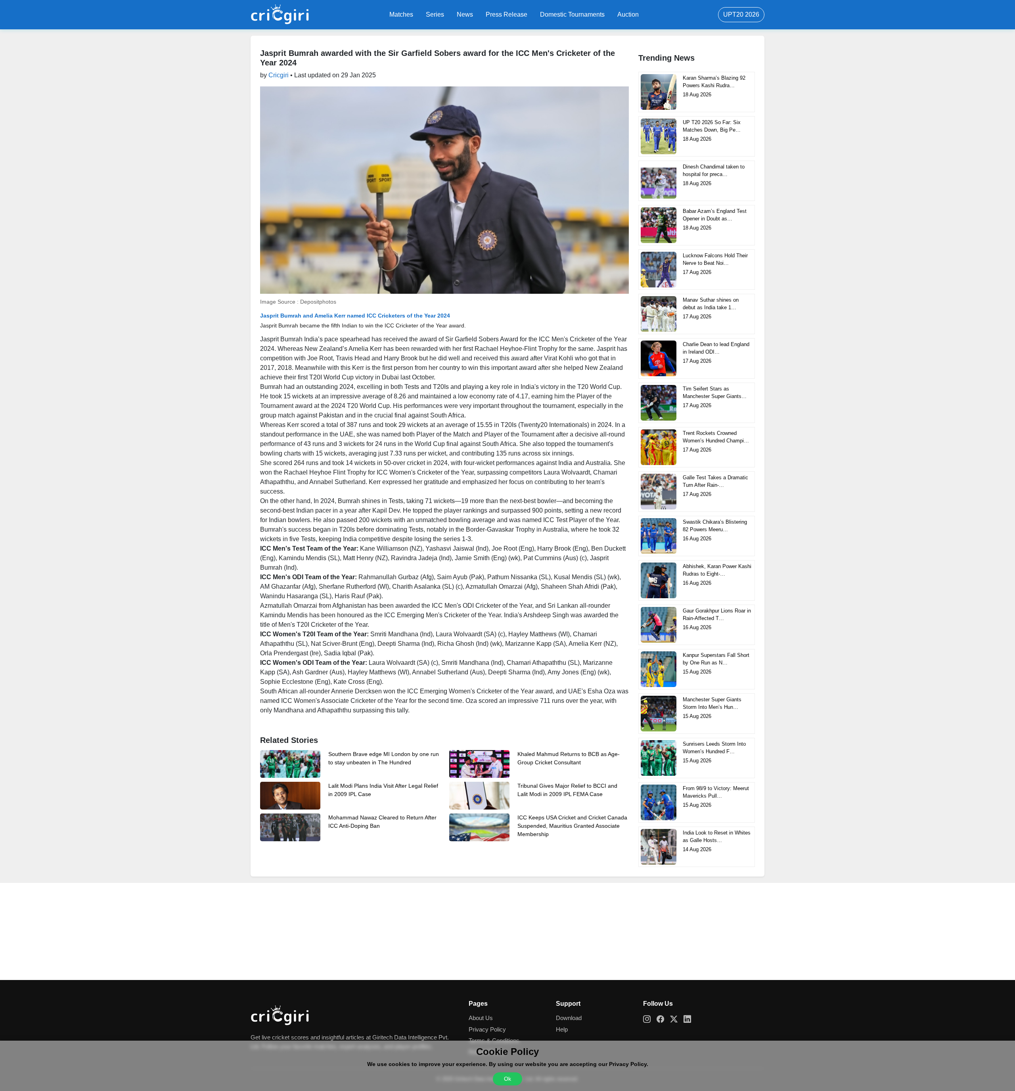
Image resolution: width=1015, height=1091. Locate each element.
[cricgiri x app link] (677, 1019)
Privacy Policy (487, 1029)
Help (562, 1029)
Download (569, 1017)
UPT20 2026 (741, 14)
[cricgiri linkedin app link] (690, 1019)
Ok (507, 1079)
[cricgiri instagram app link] (650, 1019)
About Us (481, 1017)
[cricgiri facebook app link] (663, 1019)
